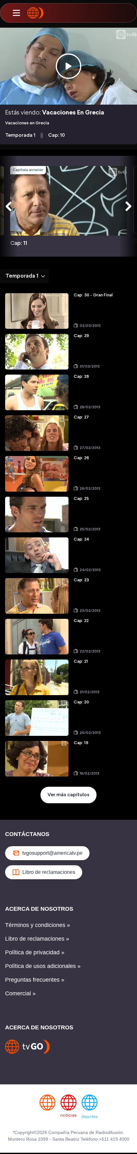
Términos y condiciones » (37, 925)
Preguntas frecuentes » (34, 980)
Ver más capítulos (68, 794)
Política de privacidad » (34, 952)
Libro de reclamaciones (48, 872)
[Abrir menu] (16, 13)
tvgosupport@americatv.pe (52, 853)
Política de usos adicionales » (43, 966)
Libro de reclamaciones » (37, 939)
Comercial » (20, 993)
